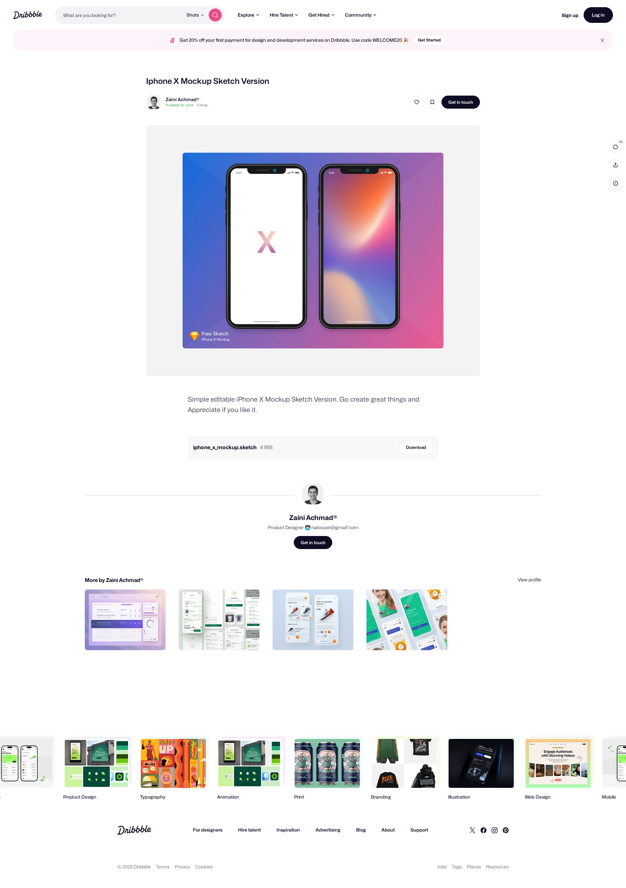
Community (358, 15)
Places (474, 866)
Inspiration (288, 830)
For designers (207, 830)
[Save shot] (432, 102)
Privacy (182, 866)
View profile (529, 579)
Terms (163, 866)
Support (419, 830)
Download (416, 447)
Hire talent (249, 830)
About (388, 830)
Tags (457, 866)
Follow (202, 105)
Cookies (204, 866)
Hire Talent (281, 15)
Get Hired (319, 15)
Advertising (328, 830)
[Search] (215, 15)
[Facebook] (483, 830)
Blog (361, 830)
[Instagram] (495, 830)
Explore (246, 15)
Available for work (180, 105)
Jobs (442, 866)
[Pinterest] (506, 830)
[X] (472, 830)
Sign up (570, 15)
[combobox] (119, 15)
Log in (598, 15)
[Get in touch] (127, 638)
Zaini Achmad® (183, 99)
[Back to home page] (27, 15)
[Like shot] (416, 102)
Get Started (429, 40)
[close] (602, 40)
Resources (497, 866)
